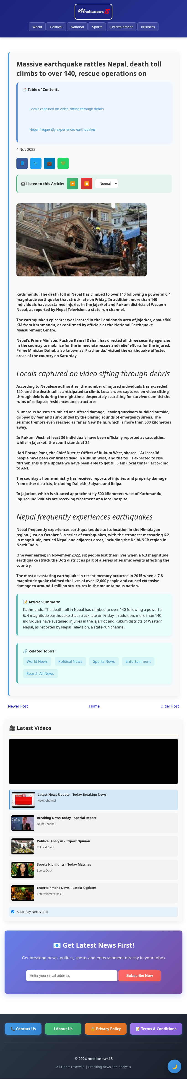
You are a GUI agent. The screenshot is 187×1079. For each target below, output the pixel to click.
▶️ (72, 183)
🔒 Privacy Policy (106, 1028)
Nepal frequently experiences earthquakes (62, 129)
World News (37, 661)
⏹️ (86, 183)
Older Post (170, 706)
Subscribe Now (139, 976)
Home (94, 706)
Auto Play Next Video (32, 911)
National (77, 26)
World (37, 26)
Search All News (40, 673)
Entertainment (121, 26)
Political (56, 26)
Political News (70, 661)
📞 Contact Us (23, 1028)
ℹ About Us (63, 1028)
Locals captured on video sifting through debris (66, 108)
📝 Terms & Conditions (156, 1028)
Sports (97, 26)
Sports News (104, 661)
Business (148, 26)
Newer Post (18, 706)
